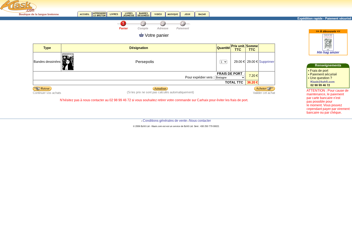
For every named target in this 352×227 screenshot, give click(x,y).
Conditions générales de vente (165, 120)
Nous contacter (200, 120)
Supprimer (266, 61)
